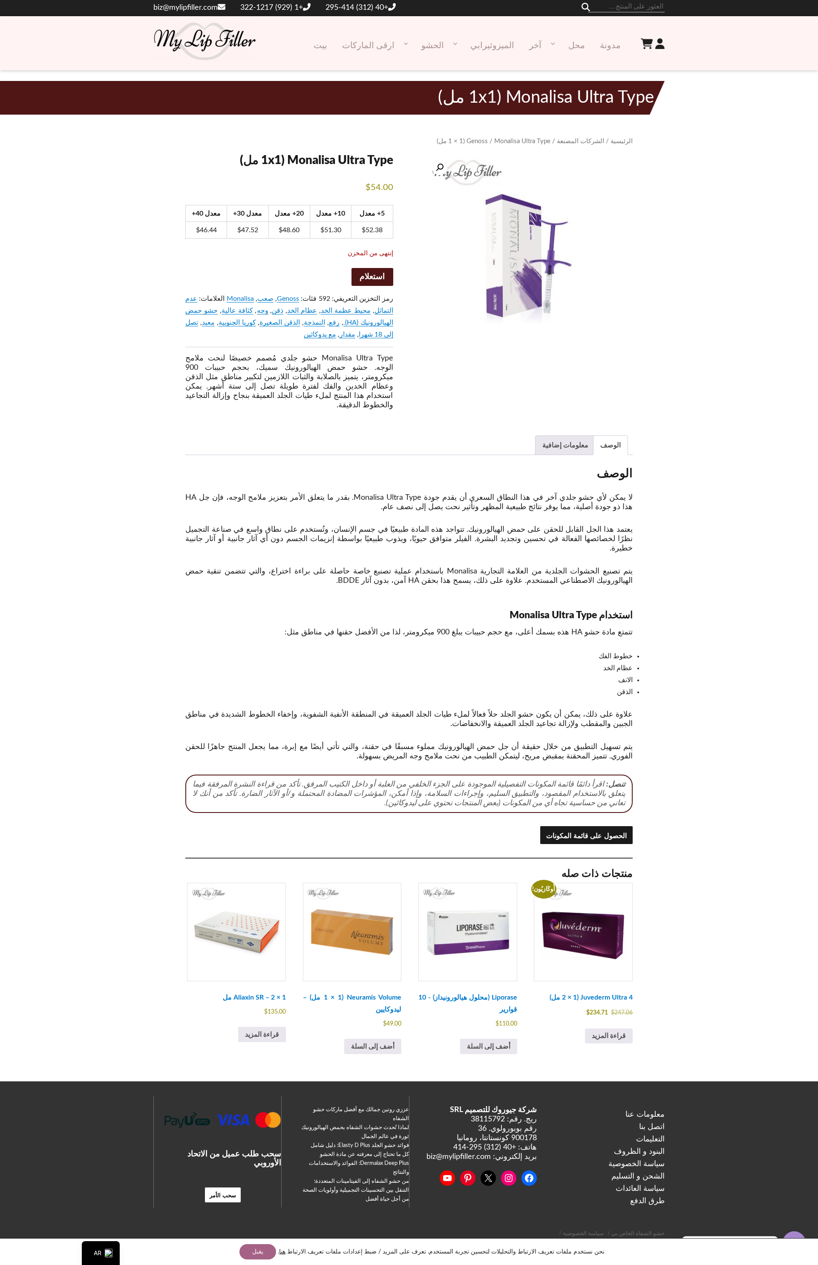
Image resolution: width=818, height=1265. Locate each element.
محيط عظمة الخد (346, 310)
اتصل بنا (652, 1127)
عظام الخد (302, 310)
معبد (208, 322)
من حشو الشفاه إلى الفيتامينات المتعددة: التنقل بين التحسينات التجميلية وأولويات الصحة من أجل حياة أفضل (355, 1190)
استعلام (372, 277)
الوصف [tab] (610, 445)
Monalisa (240, 298)
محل (576, 45)
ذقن (277, 310)
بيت (320, 45)
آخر (535, 45)
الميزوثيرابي (492, 45)
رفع (334, 322)
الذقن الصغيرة (279, 322)
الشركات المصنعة (580, 141)
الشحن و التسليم (638, 1176)
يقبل (257, 1252)
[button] (439, 167)
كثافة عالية (237, 310)
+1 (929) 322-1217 (271, 8)
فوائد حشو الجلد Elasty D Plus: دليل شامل (360, 1145)
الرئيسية (622, 141)
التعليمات (650, 1139)
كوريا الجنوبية (237, 322)
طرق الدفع (647, 1201)
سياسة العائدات (640, 1189)
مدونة (610, 45)
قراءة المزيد (609, 1035)
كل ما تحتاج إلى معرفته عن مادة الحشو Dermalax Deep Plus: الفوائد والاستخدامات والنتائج (359, 1163)
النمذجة (314, 322)
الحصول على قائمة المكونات (586, 835)
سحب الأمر (223, 1195)
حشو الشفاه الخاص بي (638, 1233)
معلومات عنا (645, 1114)
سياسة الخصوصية (636, 1164)
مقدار (347, 334)
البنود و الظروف (639, 1152)
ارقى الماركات (368, 45)
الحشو (432, 45)
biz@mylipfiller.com (185, 8)
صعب (265, 298)
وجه (262, 310)
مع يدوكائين (320, 334)
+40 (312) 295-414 (356, 8)
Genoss (477, 141)
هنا (282, 1252)
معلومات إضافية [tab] (565, 445)
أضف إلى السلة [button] (488, 1046)
